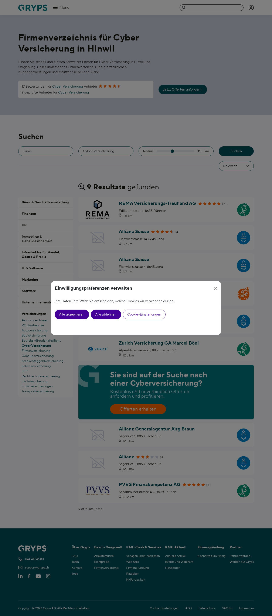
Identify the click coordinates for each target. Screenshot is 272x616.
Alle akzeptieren (72, 314)
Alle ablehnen (106, 314)
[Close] (215, 288)
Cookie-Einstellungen (144, 314)
